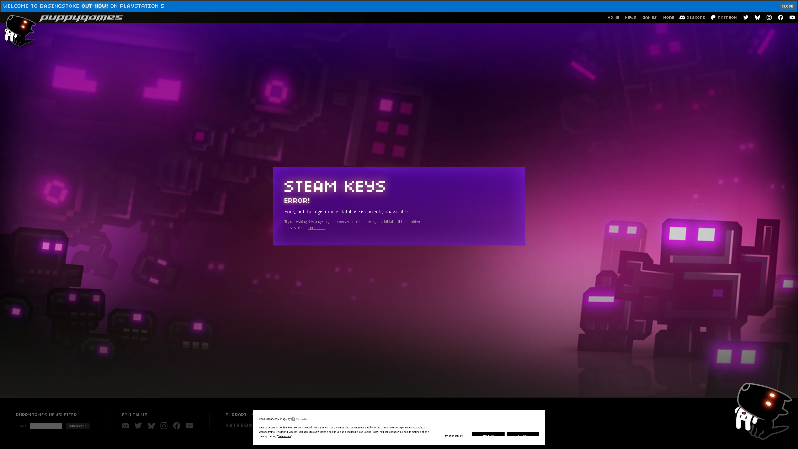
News (631, 17)
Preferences (454, 435)
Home (613, 17)
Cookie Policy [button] (370, 431)
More (669, 17)
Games (650, 17)
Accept (523, 435)
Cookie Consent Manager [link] (273, 419)
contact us (316, 227)
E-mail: (22, 426)
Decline (488, 435)
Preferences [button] (284, 436)
